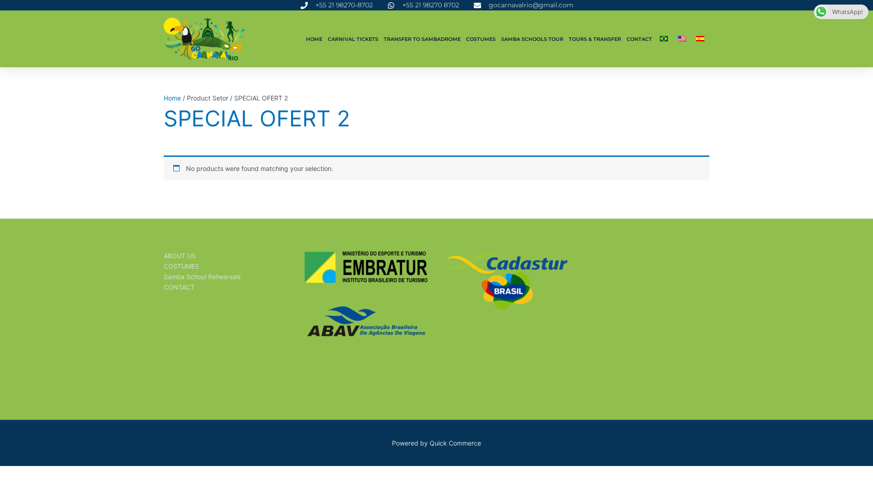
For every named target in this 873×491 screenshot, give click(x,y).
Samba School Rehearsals (202, 277)
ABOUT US (180, 256)
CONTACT (639, 39)
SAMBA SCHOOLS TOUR (532, 39)
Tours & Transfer (595, 39)
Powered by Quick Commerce (436, 443)
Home (314, 39)
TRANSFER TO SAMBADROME (422, 39)
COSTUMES (481, 39)
